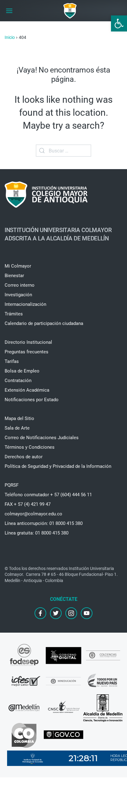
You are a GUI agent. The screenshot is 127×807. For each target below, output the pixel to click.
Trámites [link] (14, 314)
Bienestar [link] (14, 275)
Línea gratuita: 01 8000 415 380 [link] (36, 533)
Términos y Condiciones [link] (30, 447)
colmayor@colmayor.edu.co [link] (33, 514)
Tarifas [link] (12, 361)
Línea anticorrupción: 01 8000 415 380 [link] (44, 523)
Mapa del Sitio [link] (19, 418)
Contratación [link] (18, 380)
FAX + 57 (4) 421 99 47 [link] (28, 504)
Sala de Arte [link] (17, 428)
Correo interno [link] (20, 285)
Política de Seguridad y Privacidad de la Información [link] (58, 466)
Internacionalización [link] (25, 304)
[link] (119, 23)
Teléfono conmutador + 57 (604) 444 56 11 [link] (48, 494)
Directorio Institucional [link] (28, 342)
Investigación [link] (18, 294)
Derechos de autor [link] (24, 457)
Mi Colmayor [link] (18, 266)
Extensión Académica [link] (27, 390)
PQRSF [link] (11, 485)
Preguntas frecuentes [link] (26, 352)
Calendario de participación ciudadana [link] (44, 323)
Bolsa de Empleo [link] (22, 371)
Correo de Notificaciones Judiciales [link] (42, 437)
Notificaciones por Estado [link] (32, 399)
